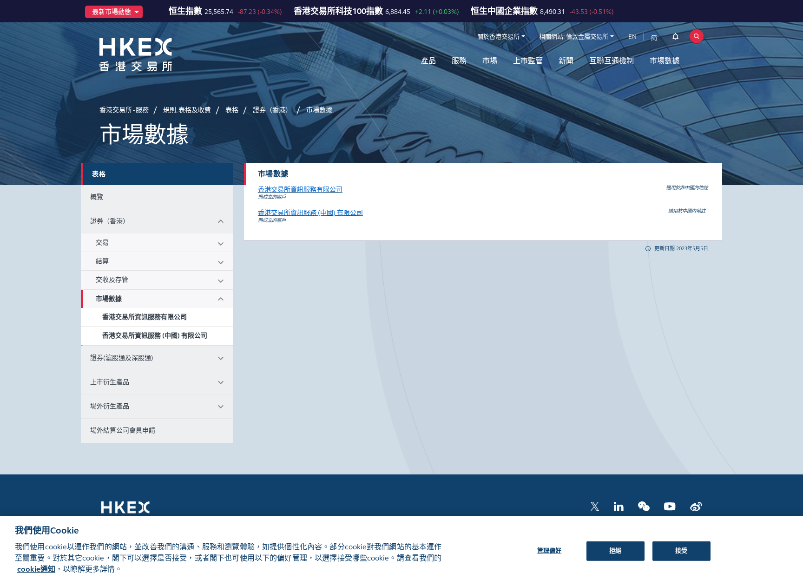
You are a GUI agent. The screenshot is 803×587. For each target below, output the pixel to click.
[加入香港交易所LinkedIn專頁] (618, 505)
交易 (102, 243)
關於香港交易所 (498, 36)
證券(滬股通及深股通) (121, 358)
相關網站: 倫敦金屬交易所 (573, 36)
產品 (428, 60)
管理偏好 (549, 550)
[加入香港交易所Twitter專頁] (595, 505)
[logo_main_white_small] (137, 511)
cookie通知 (36, 569)
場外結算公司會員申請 (122, 430)
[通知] (675, 38)
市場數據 (664, 60)
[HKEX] (159, 54)
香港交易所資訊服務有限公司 (144, 317)
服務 (459, 60)
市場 (489, 60)
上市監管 (528, 60)
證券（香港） (109, 221)
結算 (102, 261)
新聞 (566, 60)
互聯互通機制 (611, 60)
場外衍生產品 (109, 406)
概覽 (96, 197)
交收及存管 (112, 280)
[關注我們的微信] (644, 505)
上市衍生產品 (109, 382)
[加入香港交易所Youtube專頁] (670, 505)
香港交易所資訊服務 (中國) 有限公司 (154, 336)
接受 (681, 550)
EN (632, 36)
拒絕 (615, 550)
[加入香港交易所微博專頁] (696, 505)
